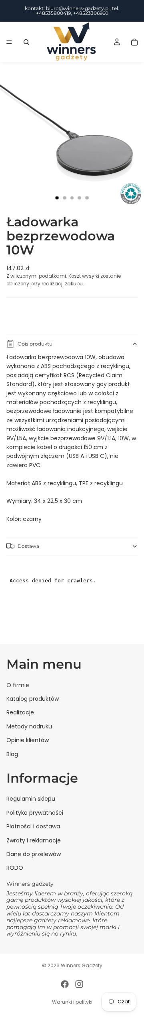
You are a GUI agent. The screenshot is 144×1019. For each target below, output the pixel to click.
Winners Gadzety (81, 965)
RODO (14, 868)
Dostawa (28, 546)
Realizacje (20, 713)
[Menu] (9, 42)
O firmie (17, 685)
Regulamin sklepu (30, 799)
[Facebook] (65, 984)
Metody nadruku (29, 726)
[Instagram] (79, 984)
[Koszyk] (134, 42)
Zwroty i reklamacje (33, 840)
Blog (12, 754)
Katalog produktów (32, 699)
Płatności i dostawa (33, 826)
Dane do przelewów (33, 854)
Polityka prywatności (34, 813)
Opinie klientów (27, 740)
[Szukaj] (26, 42)
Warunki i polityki (72, 1002)
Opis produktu (35, 344)
